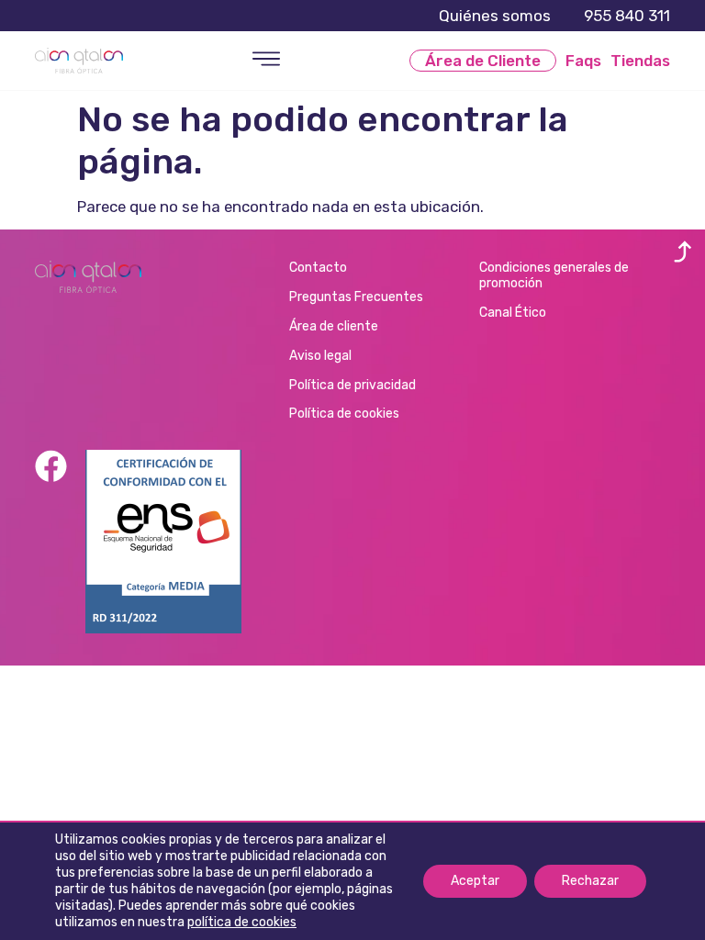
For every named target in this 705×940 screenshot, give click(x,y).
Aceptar (475, 881)
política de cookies (242, 922)
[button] (266, 61)
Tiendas (640, 60)
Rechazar (590, 881)
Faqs (583, 60)
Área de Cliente (483, 60)
